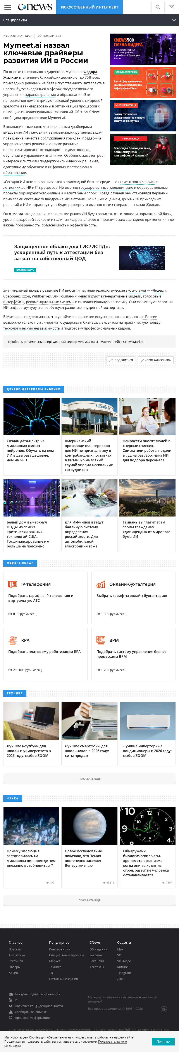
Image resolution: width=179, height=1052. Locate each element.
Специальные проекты (66, 955)
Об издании (98, 949)
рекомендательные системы (50, 301)
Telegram (124, 973)
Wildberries (41, 296)
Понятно (163, 1041)
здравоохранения (40, 94)
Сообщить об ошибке (31, 1012)
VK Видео (124, 961)
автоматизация (61, 132)
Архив (13, 973)
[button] (157, 7)
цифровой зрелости (33, 219)
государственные (93, 187)
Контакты (97, 967)
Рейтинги (16, 961)
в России (149, 316)
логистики (12, 187)
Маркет (54, 961)
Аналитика (17, 955)
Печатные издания (63, 979)
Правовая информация (32, 1018)
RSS (17, 1000)
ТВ (51, 973)
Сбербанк (11, 296)
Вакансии (97, 961)
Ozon (26, 296)
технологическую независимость (31, 328)
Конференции (59, 949)
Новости (15, 949)
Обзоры (15, 967)
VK (119, 955)
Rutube (122, 967)
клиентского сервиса (137, 181)
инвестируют (88, 296)
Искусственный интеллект (89, 7)
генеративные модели (122, 296)
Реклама (96, 955)
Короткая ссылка (158, 360)
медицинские (121, 187)
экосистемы (136, 290)
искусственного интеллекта (78, 83)
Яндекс (159, 290)
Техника (55, 967)
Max (120, 949)
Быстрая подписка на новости (37, 994)
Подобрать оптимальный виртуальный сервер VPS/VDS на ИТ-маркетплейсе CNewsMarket (75, 342)
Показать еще (89, 778)
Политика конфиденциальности (39, 1006)
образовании (14, 172)
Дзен (121, 979)
